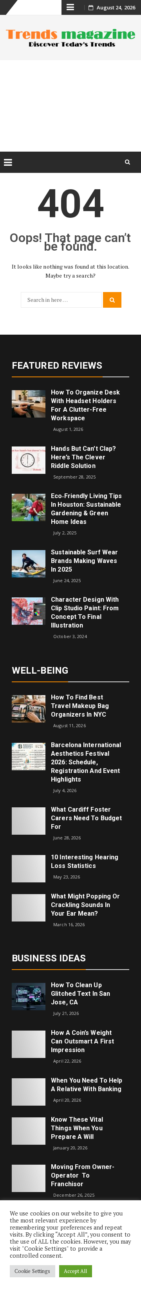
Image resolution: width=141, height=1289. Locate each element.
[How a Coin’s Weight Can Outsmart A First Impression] (28, 1043)
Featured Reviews (57, 365)
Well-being (40, 670)
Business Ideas (49, 958)
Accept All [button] (75, 1271)
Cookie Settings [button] (32, 1271)
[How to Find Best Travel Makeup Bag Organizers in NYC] (28, 708)
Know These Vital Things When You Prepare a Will (77, 1128)
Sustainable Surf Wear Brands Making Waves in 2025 (84, 561)
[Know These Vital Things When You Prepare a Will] (28, 1130)
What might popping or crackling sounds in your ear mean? (85, 905)
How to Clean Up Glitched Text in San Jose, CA (80, 993)
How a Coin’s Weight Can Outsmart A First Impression (82, 1041)
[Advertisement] (70, 105)
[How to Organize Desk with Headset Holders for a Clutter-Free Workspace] (28, 403)
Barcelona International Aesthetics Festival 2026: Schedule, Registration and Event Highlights (86, 762)
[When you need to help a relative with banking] (28, 1091)
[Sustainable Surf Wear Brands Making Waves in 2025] (28, 563)
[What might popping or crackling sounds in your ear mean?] (28, 907)
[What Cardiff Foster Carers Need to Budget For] (28, 820)
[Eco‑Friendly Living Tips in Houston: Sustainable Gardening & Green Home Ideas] (28, 507)
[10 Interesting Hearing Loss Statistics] (28, 868)
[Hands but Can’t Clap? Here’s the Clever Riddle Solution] (28, 459)
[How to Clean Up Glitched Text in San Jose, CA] (28, 996)
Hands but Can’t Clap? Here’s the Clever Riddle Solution (83, 457)
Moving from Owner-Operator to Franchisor (82, 1175)
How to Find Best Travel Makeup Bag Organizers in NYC (80, 706)
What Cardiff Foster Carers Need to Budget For (86, 818)
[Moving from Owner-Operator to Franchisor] (28, 1177)
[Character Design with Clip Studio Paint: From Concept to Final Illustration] (28, 610)
